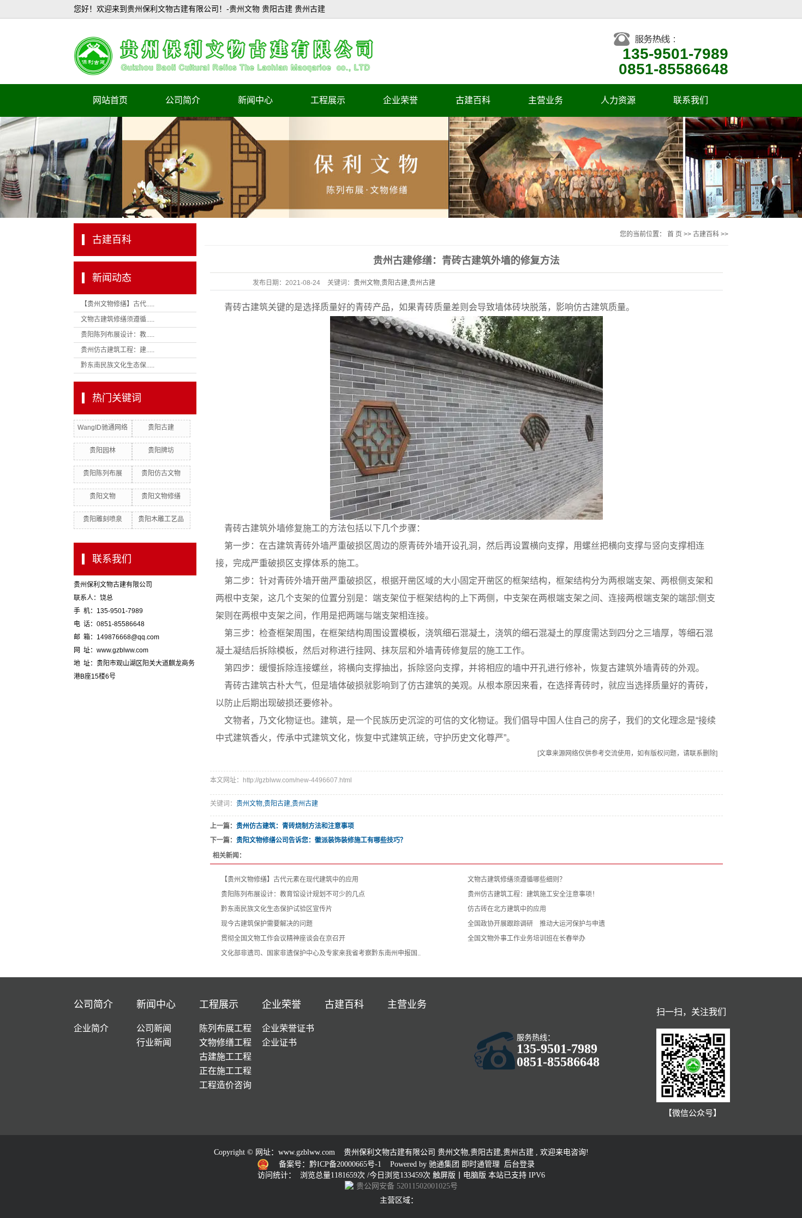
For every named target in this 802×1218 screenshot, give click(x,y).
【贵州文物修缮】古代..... (117, 304)
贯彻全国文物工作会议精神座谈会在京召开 (283, 938)
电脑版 (474, 1175)
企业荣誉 (400, 100)
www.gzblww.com (306, 1152)
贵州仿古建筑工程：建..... (117, 350)
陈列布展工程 (225, 1028)
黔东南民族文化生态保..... (117, 365)
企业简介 (91, 1028)
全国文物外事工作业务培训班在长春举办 (526, 938)
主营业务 (545, 100)
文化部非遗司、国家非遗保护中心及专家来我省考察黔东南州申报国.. (321, 953)
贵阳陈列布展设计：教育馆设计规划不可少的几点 (293, 894)
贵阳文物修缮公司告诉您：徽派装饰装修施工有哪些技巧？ (321, 840)
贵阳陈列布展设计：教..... (117, 334)
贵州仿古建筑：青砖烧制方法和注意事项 (295, 826)
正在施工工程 (225, 1071)
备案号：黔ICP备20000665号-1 (331, 1164)
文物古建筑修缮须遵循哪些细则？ (517, 879)
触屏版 (444, 1175)
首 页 (674, 234)
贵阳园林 (102, 450)
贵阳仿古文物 (161, 473)
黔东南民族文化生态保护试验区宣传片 (276, 909)
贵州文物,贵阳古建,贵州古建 (394, 283)
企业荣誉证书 (288, 1028)
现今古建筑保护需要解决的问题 (267, 924)
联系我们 (690, 100)
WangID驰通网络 (102, 427)
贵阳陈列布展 (102, 473)
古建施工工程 (225, 1056)
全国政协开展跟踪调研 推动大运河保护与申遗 (536, 924)
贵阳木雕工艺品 (161, 519)
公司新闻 (153, 1028)
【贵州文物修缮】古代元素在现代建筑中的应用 (289, 879)
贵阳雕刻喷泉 (102, 519)
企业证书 (279, 1042)
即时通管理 (481, 1164)
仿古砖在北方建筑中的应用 (507, 909)
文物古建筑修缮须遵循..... (117, 319)
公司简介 (182, 100)
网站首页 (110, 100)
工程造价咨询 (225, 1085)
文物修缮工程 (225, 1042)
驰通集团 (445, 1164)
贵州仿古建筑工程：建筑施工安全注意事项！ (533, 894)
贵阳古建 (161, 427)
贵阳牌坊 (161, 450)
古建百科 (473, 100)
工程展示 (327, 100)
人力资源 (618, 100)
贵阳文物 (102, 496)
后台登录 (519, 1164)
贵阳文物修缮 (161, 496)
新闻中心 (255, 100)
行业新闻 (153, 1042)
